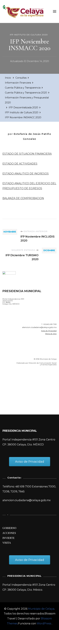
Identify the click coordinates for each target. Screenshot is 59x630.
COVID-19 (9, 387)
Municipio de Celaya (41, 608)
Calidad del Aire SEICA (19, 378)
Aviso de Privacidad (49, 331)
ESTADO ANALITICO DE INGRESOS (25, 173)
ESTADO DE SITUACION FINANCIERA (27, 153)
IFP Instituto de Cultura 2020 (29, 34)
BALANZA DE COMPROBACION (23, 198)
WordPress (44, 623)
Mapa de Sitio (51, 334)
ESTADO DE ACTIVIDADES (19, 163)
